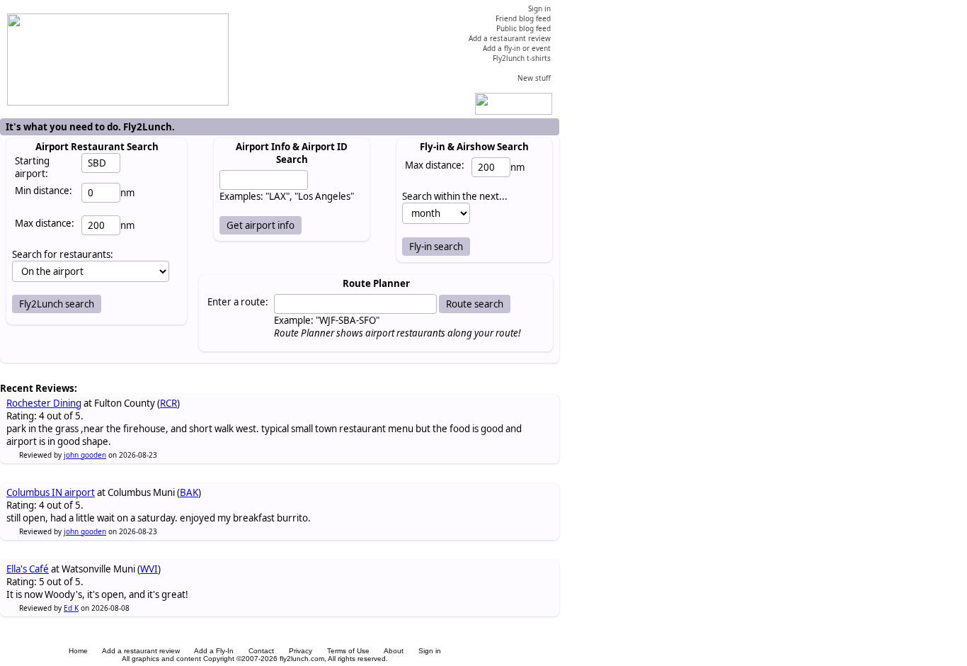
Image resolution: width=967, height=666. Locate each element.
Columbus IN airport (50, 492)
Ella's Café (27, 569)
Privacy (300, 651)
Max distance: (44, 223)
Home (78, 651)
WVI (149, 569)
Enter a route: (237, 301)
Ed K (71, 608)
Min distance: (43, 190)
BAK (189, 492)
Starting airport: (32, 167)
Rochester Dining (43, 403)
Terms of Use (348, 651)
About (394, 651)
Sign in (429, 651)
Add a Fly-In (214, 651)
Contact (261, 651)
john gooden (85, 455)
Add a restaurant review (141, 651)
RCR (168, 403)
